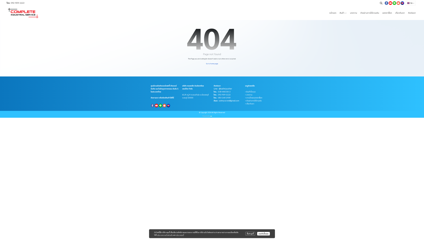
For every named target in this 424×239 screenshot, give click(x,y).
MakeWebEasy (216, 116)
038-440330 (223, 91)
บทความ (249, 94)
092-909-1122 (18, 3)
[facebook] (386, 3)
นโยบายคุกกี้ (180, 235)
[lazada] (402, 3)
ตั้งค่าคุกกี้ (250, 234)
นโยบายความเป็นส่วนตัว (165, 235)
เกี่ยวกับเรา (250, 103)
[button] (381, 3)
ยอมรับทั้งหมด (263, 234)
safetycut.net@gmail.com (229, 100)
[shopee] (398, 3)
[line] (394, 3)
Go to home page (212, 64)
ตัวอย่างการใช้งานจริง (254, 100)
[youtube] (390, 3)
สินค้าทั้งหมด (251, 91)
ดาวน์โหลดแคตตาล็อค (254, 97)
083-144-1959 (224, 97)
